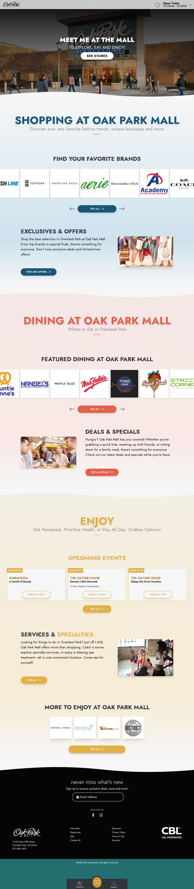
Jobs (72, 836)
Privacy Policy (118, 832)
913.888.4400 (19, 848)
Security (116, 840)
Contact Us (75, 840)
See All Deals (100, 472)
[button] (176, 4)
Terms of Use (118, 836)
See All (95, 208)
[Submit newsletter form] (118, 797)
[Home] (73, 4)
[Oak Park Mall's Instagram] (101, 814)
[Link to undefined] (35, 183)
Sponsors (116, 828)
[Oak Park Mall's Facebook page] (94, 814)
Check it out (36, 594)
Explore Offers (37, 272)
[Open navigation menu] (97, 882)
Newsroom (75, 832)
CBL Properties (90, 862)
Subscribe (75, 828)
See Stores (97, 55)
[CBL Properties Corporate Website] (162, 832)
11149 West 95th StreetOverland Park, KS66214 (24, 843)
